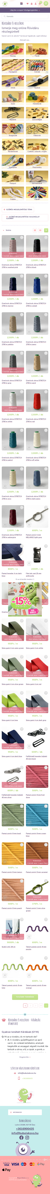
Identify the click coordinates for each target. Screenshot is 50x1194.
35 (41, 1005)
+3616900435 (27, 1078)
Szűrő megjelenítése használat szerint (23, 218)
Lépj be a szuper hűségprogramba (24, 10)
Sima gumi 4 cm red (33, 684)
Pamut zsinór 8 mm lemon (12, 872)
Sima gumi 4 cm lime (10, 720)
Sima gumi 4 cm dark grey (36, 720)
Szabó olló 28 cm (8, 947)
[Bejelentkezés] (31, 3)
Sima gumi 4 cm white (34, 648)
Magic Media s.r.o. (23, 1178)
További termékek (25, 997)
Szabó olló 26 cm (33, 612)
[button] (16, 230)
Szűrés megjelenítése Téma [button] (19, 209)
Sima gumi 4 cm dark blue (12, 756)
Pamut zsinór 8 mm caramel (37, 872)
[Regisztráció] (35, 3)
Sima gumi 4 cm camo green (13, 648)
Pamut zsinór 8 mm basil (11, 833)
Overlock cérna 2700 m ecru (13, 612)
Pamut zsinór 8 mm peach (12, 908)
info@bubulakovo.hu (25, 1133)
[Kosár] (40, 3)
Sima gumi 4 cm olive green (12, 684)
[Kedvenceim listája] (27, 3)
